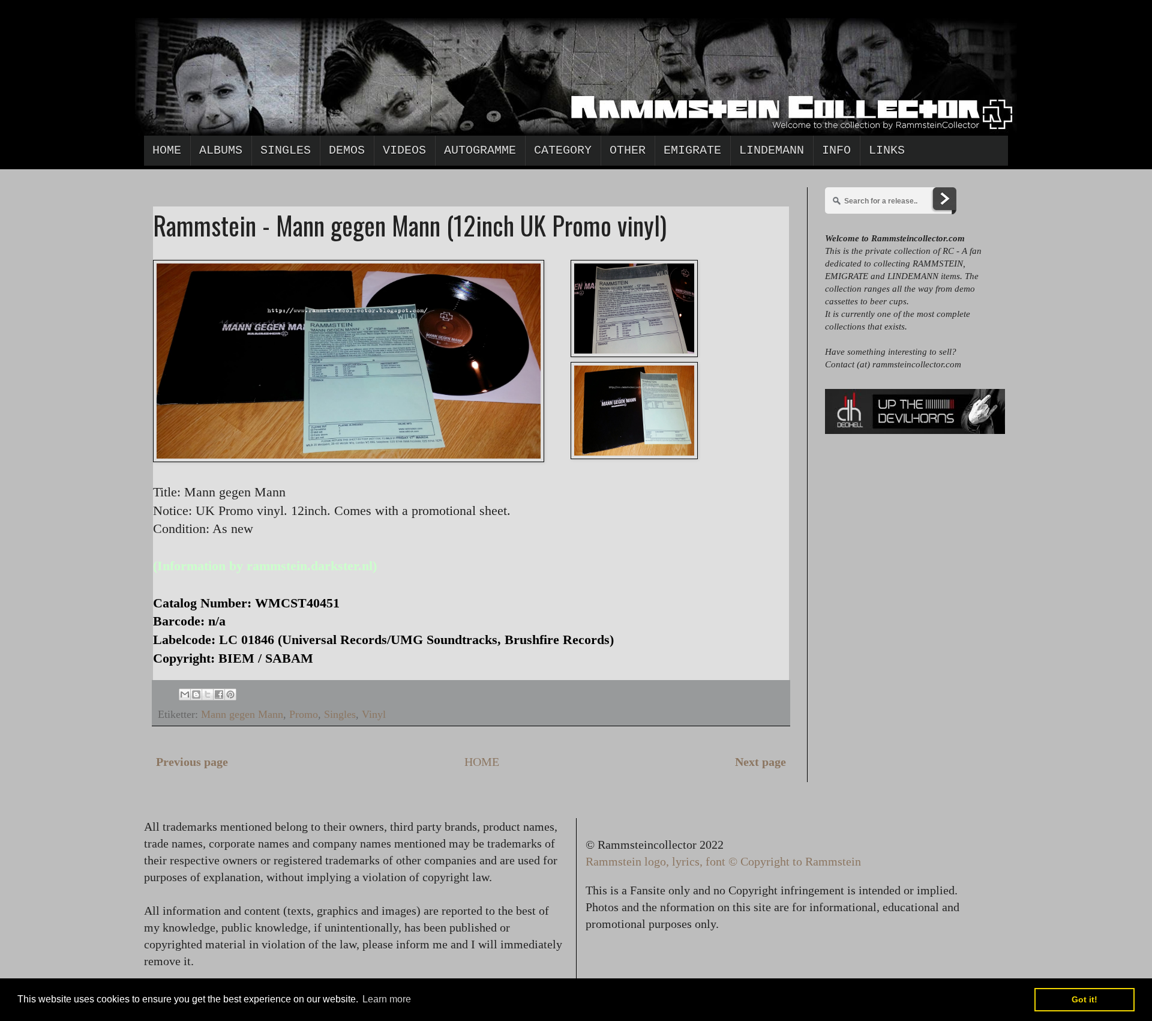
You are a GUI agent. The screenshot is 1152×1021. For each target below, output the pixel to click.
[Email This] (185, 694)
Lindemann (771, 150)
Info (836, 150)
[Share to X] (208, 694)
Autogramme (480, 150)
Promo (303, 714)
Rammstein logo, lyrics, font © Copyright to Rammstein (723, 861)
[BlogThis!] (196, 694)
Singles (285, 150)
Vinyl (374, 714)
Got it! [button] (1084, 999)
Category (563, 150)
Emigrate (692, 150)
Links (887, 150)
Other (628, 150)
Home (166, 150)
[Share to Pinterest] (230, 694)
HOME (481, 761)
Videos (404, 150)
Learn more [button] (386, 999)
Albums (220, 150)
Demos (347, 150)
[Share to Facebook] (219, 694)
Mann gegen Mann (242, 714)
